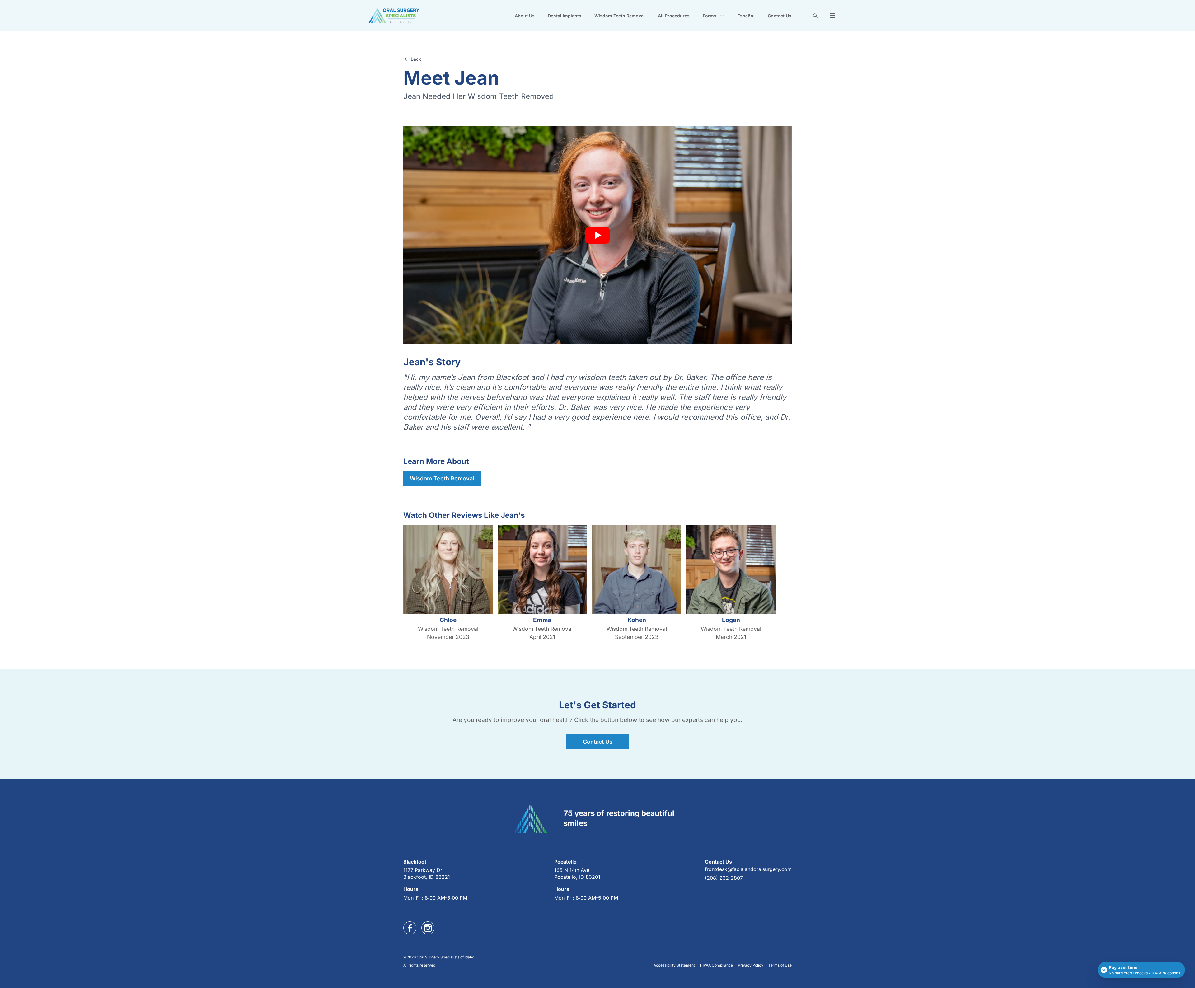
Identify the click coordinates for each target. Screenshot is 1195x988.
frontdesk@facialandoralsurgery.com (748, 869)
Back (416, 59)
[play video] (597, 235)
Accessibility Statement (674, 965)
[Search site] (815, 15)
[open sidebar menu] (832, 15)
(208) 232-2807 (724, 878)
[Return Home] (394, 15)
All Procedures (674, 15)
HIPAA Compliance (716, 965)
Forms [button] (709, 15)
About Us (525, 15)
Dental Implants (564, 15)
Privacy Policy (750, 965)
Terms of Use (780, 965)
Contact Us (779, 15)
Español (746, 15)
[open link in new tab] (409, 927)
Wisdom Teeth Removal (619, 15)
